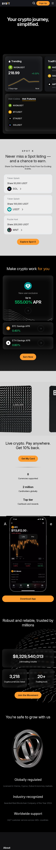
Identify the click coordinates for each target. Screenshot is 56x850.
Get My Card (28, 458)
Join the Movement (28, 695)
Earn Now (28, 357)
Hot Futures (29, 99)
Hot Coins (14, 99)
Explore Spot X (28, 241)
